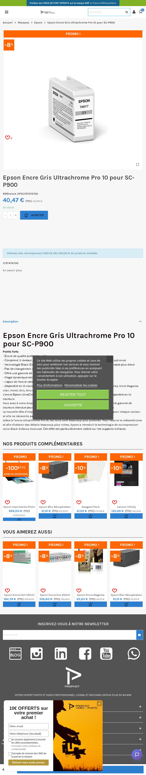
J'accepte (73, 405)
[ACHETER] (19, 520)
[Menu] (6, 12)
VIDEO (50, 695)
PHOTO (37, 695)
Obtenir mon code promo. (28, 762)
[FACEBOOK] (85, 653)
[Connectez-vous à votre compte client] (135, 12)
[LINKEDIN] (61, 653)
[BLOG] (12, 653)
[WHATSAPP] (134, 653)
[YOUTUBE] (109, 653)
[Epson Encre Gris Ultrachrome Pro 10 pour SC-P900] (137, 165)
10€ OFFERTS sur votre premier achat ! (28, 713)
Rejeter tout (73, 394)
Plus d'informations (49, 385)
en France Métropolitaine (73, 3)
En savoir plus (12, 270)
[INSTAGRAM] (36, 653)
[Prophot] (48, 12)
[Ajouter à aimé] (7, 502)
